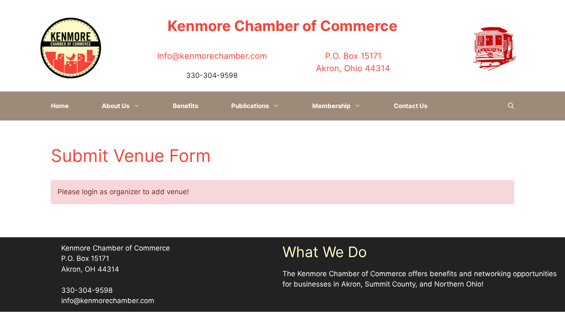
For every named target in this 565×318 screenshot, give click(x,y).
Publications (250, 106)
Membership (331, 106)
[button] (511, 106)
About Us (115, 106)
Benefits (185, 106)
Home (60, 106)
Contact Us (410, 106)
